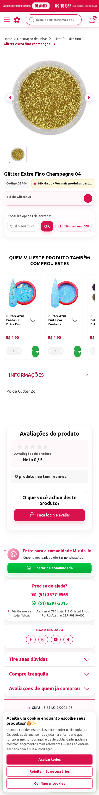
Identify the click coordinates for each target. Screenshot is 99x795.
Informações (26, 375)
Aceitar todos (49, 759)
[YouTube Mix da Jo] (56, 639)
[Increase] (19, 351)
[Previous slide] (10, 97)
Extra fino (74, 39)
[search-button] (31, 19)
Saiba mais (88, 198)
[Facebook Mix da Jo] (31, 639)
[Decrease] (8, 351)
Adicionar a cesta (35, 351)
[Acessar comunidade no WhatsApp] (49, 568)
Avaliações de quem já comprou (44, 688)
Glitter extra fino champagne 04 (29, 44)
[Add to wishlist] (33, 323)
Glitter (57, 39)
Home (8, 39)
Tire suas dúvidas (28, 659)
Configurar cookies (49, 783)
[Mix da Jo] (16, 19)
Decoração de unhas (32, 39)
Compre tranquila (28, 673)
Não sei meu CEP (77, 226)
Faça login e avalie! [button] (53, 515)
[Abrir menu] (7, 19)
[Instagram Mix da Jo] (43, 639)
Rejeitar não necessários (50, 771)
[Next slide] (89, 97)
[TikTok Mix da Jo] (68, 639)
